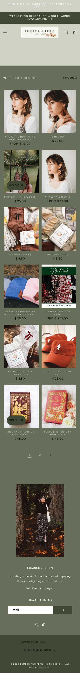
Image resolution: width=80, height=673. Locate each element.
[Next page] (50, 455)
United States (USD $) (37, 650)
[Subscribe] (62, 610)
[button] (5, 32)
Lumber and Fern (31, 664)
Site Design (54, 664)
